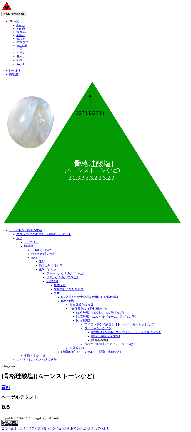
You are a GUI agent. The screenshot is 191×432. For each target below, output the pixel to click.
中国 (19, 48)
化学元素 (60, 285)
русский (21, 45)
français (21, 31)
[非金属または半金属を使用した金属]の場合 (90, 297)
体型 (42, 261)
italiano (20, 35)
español (20, 38)
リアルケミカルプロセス (62, 277)
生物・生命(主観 (35, 355)
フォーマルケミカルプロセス (65, 273)
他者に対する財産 (51, 265)
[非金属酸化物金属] (81, 304)
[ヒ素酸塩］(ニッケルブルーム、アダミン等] (106, 316)
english (20, 28)
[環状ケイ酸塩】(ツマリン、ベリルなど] (110, 344)
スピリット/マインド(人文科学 (36, 359)
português (22, 41)
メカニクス (31, 242)
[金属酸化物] (77, 347)
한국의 (20, 52)
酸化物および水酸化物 (69, 289)
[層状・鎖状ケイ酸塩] (105, 336)
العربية (20, 64)
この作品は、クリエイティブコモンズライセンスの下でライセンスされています (55, 428)
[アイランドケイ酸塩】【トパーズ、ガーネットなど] (119, 324)
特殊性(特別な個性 (43, 253)
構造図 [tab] (13, 74)
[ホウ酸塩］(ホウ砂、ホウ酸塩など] (100, 312)
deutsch (20, 25)
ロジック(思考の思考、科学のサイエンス (43, 234)
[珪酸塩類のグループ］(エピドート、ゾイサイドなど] (126, 332)
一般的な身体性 (41, 249)
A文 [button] (16, 21)
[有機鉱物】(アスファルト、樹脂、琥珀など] (91, 351)
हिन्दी (19, 60)
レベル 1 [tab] (14, 70)
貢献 (5, 387)
